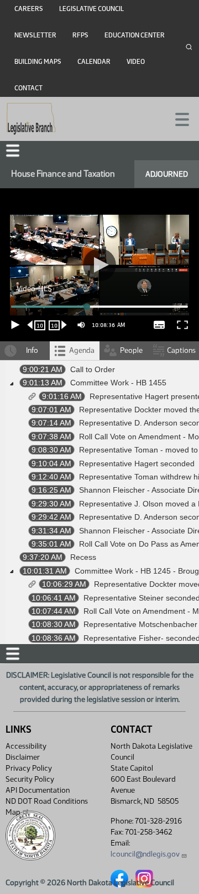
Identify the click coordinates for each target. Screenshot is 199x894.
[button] (99, 447)
